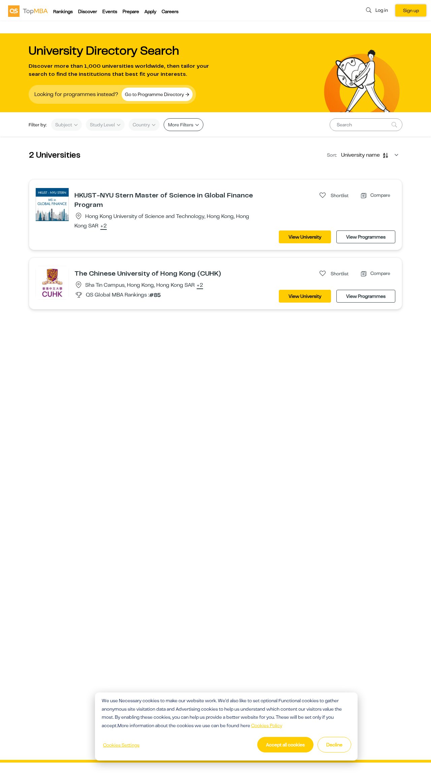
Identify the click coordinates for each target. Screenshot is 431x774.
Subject (64, 125)
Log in (381, 10)
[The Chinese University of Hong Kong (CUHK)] (52, 282)
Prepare (131, 11)
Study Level (103, 125)
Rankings (63, 11)
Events (109, 11)
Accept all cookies (285, 745)
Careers (170, 11)
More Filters (181, 125)
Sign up (411, 10)
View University (305, 237)
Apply (150, 11)
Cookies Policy (266, 725)
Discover (87, 11)
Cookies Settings (121, 745)
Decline (334, 745)
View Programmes (366, 237)
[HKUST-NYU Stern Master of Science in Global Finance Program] (52, 204)
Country (142, 125)
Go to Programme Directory (155, 94)
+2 (103, 226)
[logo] (28, 10)
